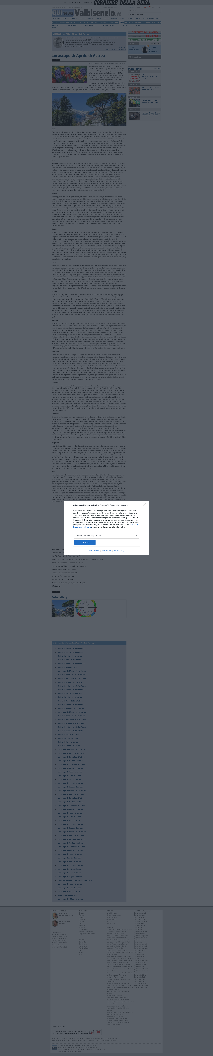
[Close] (145, 505)
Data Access (106, 551)
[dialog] (106, 528)
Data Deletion (94, 551)
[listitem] (106, 535)
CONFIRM (85, 542)
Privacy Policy (119, 551)
